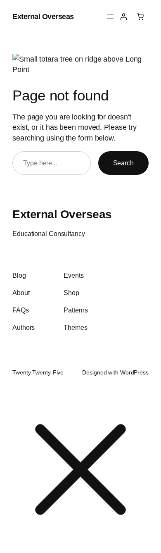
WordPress (134, 372)
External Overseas (43, 16)
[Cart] (140, 16)
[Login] (123, 16)
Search (123, 163)
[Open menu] (110, 16)
